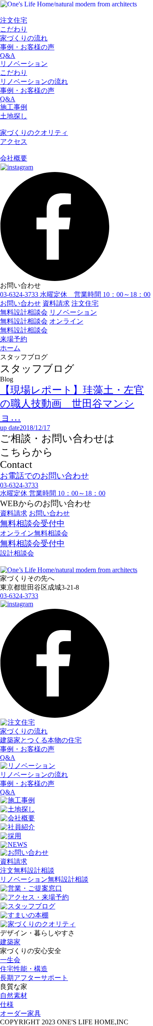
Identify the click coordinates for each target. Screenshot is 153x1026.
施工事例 (13, 107)
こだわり (13, 29)
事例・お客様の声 (27, 47)
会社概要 (13, 158)
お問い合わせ (20, 303)
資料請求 (56, 303)
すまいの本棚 (28, 915)
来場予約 (13, 339)
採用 (14, 836)
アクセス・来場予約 (38, 897)
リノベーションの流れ (34, 81)
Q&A (7, 55)
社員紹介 (21, 827)
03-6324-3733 (19, 595)
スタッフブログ (31, 906)
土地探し (13, 116)
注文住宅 (13, 20)
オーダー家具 (20, 1013)
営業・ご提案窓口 (35, 888)
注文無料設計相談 (27, 870)
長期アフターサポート (34, 977)
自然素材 (13, 995)
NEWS (17, 844)
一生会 (10, 959)
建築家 (10, 942)
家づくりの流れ (24, 38)
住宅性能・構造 (24, 968)
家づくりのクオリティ (34, 132)
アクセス (13, 141)
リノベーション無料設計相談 (44, 879)
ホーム (10, 348)
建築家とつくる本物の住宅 (41, 740)
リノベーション (24, 63)
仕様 (7, 1004)
